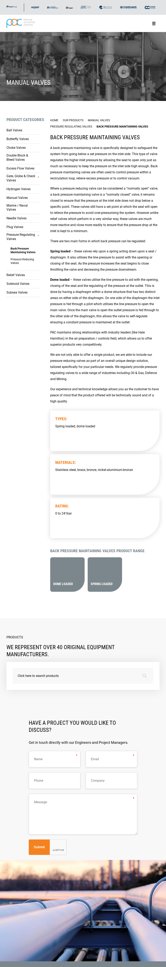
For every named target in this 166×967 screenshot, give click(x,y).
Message (38, 800)
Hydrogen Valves (18, 189)
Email (94, 757)
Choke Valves (16, 148)
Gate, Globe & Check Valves (20, 178)
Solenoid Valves (17, 284)
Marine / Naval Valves (17, 208)
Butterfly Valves (17, 139)
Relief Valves (15, 275)
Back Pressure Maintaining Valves (23, 250)
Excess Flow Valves (20, 168)
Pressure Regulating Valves (20, 237)
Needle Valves (16, 218)
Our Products (73, 120)
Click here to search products (38, 676)
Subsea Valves (17, 292)
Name (37, 757)
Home (54, 120)
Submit (39, 847)
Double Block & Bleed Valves (17, 157)
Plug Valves (14, 227)
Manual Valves (17, 198)
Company (95, 778)
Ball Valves (14, 130)
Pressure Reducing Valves (22, 261)
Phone (37, 778)
